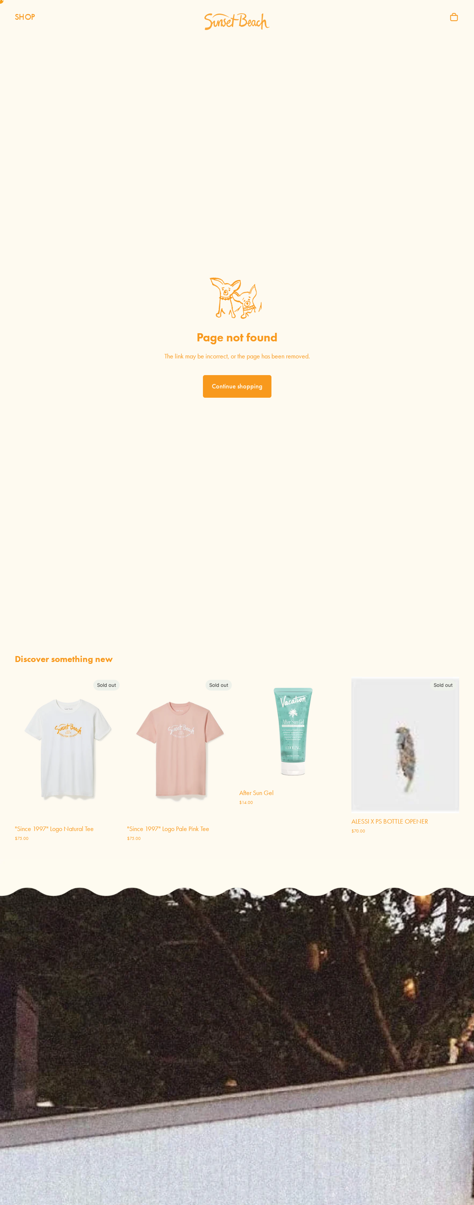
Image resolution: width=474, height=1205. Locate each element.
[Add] (335, 773)
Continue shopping (237, 386)
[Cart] (454, 17)
